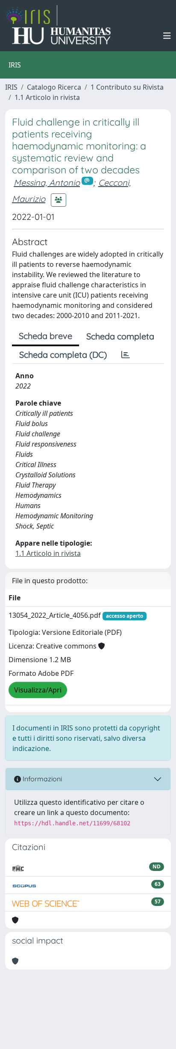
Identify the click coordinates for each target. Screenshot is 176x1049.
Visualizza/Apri (38, 690)
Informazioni (41, 778)
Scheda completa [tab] (120, 336)
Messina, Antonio (47, 182)
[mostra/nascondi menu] (167, 36)
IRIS (11, 87)
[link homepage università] (61, 36)
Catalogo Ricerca (54, 87)
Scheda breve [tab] (45, 335)
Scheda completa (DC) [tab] (63, 354)
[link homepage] (31, 15)
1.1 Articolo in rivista (47, 97)
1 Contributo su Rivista (127, 87)
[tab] (125, 355)
